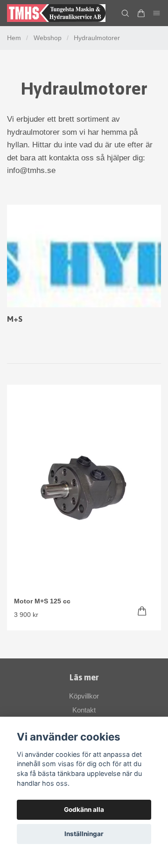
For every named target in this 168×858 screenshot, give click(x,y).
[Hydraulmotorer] (84, 256)
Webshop (48, 38)
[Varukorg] (141, 13)
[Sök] (125, 13)
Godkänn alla (84, 809)
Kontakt (84, 710)
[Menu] (157, 13)
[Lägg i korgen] (142, 611)
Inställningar (84, 833)
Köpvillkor (84, 696)
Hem (14, 38)
